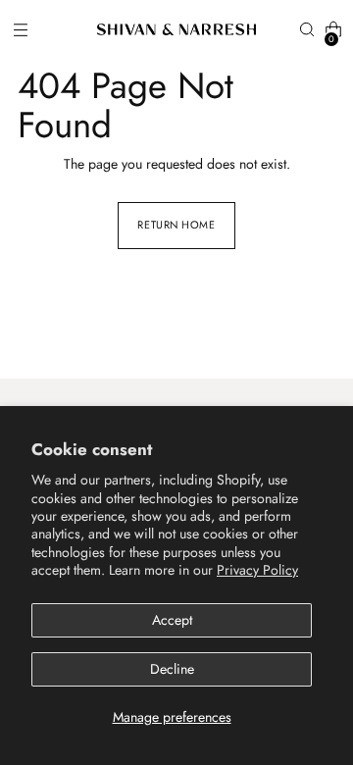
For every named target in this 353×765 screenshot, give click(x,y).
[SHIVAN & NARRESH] (176, 29)
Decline (172, 669)
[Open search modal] (306, 30)
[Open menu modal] (20, 30)
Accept (172, 620)
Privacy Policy (257, 570)
